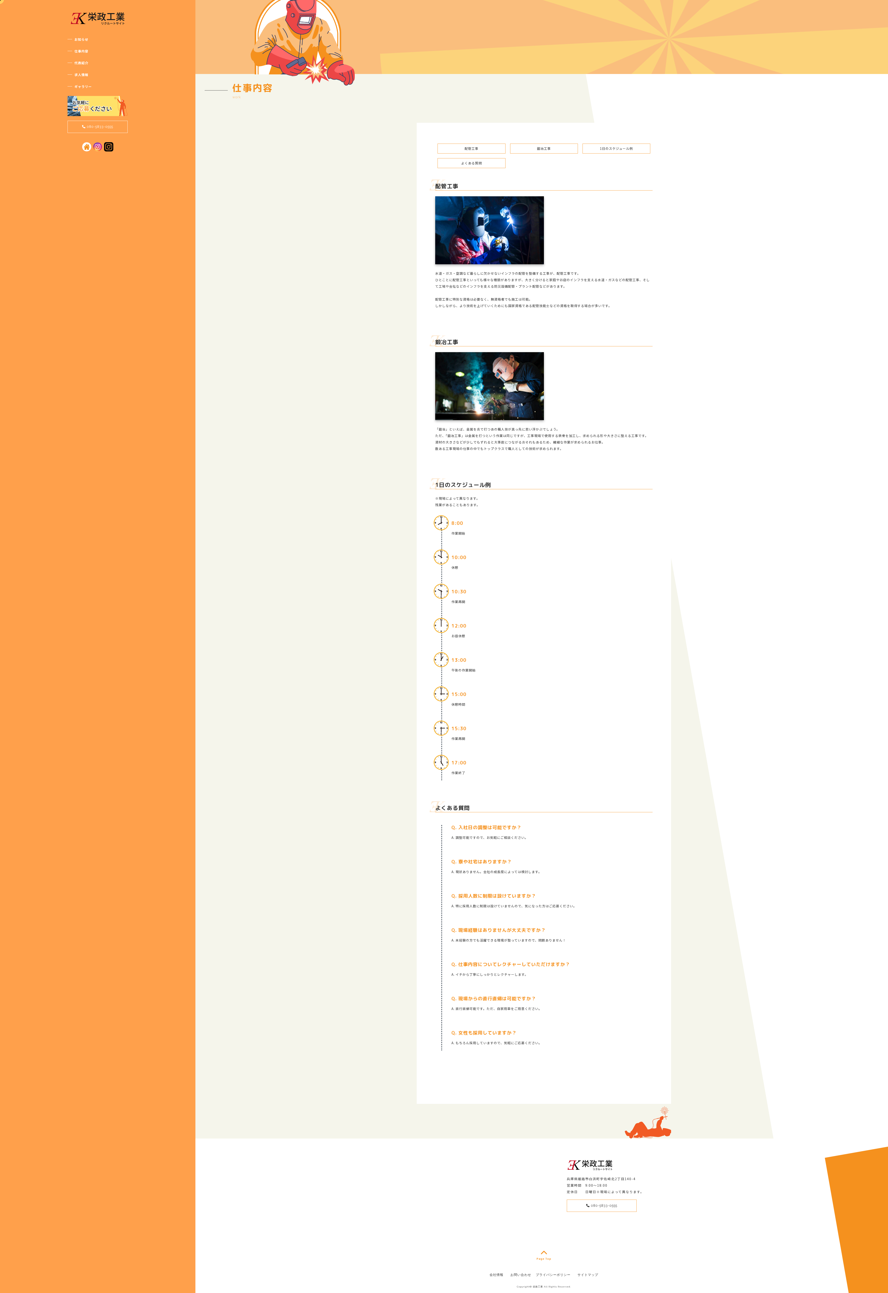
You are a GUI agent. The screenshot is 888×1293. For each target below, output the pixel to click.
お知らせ (81, 39)
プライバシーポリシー (553, 1275)
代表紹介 (81, 63)
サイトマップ (587, 1275)
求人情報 (81, 74)
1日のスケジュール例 (616, 148)
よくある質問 (471, 163)
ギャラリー (83, 86)
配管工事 (471, 148)
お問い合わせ (520, 1275)
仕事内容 (81, 51)
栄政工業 (538, 1286)
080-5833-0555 (99, 127)
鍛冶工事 (544, 148)
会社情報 (496, 1275)
